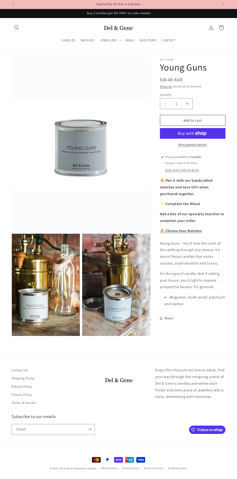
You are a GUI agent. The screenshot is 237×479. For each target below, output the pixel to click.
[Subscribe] (89, 429)
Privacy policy (130, 468)
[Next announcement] (224, 4)
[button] (17, 28)
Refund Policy (22, 386)
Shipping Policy (23, 378)
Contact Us (20, 370)
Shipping (166, 86)
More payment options (192, 144)
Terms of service (153, 468)
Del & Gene (65, 468)
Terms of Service (24, 403)
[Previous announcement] (13, 4)
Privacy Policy (22, 395)
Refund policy (109, 468)
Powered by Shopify (85, 468)
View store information (182, 170)
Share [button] (169, 318)
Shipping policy (177, 468)
